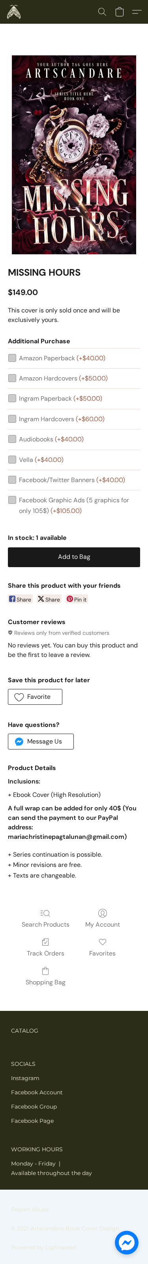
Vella (41, 460)
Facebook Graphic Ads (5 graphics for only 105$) (74, 505)
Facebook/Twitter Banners (72, 480)
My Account (102, 924)
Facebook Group (34, 1106)
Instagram (25, 1078)
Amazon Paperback (62, 358)
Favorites (102, 953)
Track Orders (45, 953)
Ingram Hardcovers (62, 419)
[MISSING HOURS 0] (74, 154)
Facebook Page (32, 1120)
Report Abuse (30, 1209)
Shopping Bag (46, 982)
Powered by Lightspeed (43, 1247)
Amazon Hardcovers (63, 378)
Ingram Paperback (60, 398)
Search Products (45, 924)
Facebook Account (37, 1092)
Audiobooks (51, 439)
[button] (14, 12)
